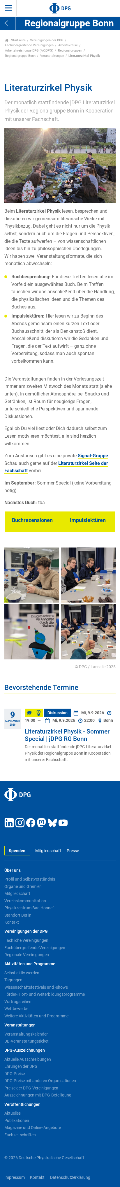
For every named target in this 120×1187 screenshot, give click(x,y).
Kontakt (11, 922)
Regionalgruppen (70, 50)
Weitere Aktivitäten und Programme (36, 1016)
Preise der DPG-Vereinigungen (31, 1088)
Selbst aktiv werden (21, 973)
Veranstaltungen (52, 56)
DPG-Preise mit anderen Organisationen (40, 1080)
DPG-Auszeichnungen (24, 1050)
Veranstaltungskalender (26, 1034)
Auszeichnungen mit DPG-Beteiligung (37, 1095)
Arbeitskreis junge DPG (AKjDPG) (29, 50)
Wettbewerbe (16, 1008)
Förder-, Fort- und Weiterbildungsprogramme (44, 994)
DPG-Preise (14, 1073)
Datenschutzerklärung (70, 1177)
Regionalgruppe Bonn (20, 56)
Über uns (12, 870)
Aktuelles (12, 1113)
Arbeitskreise (68, 45)
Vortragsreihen (17, 1001)
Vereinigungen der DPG (46, 40)
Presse (73, 850)
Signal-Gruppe (93, 455)
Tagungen (13, 980)
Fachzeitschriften (20, 1135)
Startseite (18, 40)
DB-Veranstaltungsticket (26, 1041)
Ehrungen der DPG (21, 1066)
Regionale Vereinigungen (26, 954)
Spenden (17, 850)
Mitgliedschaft (48, 850)
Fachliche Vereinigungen (26, 940)
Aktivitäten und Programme (29, 963)
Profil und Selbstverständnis (29, 879)
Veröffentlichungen (22, 1104)
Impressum (14, 1177)
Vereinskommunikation (25, 900)
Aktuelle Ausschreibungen (27, 1059)
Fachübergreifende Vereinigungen (29, 45)
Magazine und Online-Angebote (32, 1127)
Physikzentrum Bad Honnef (29, 907)
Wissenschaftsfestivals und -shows (36, 987)
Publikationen (16, 1120)
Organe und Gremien (23, 886)
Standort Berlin (17, 915)
